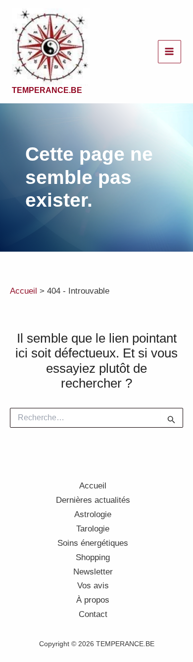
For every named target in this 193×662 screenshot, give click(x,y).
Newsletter (93, 571)
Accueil (92, 485)
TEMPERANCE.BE (47, 90)
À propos (92, 600)
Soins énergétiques (92, 543)
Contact (93, 614)
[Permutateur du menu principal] (170, 52)
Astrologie (92, 514)
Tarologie (92, 528)
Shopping (93, 557)
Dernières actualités (93, 500)
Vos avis (93, 585)
